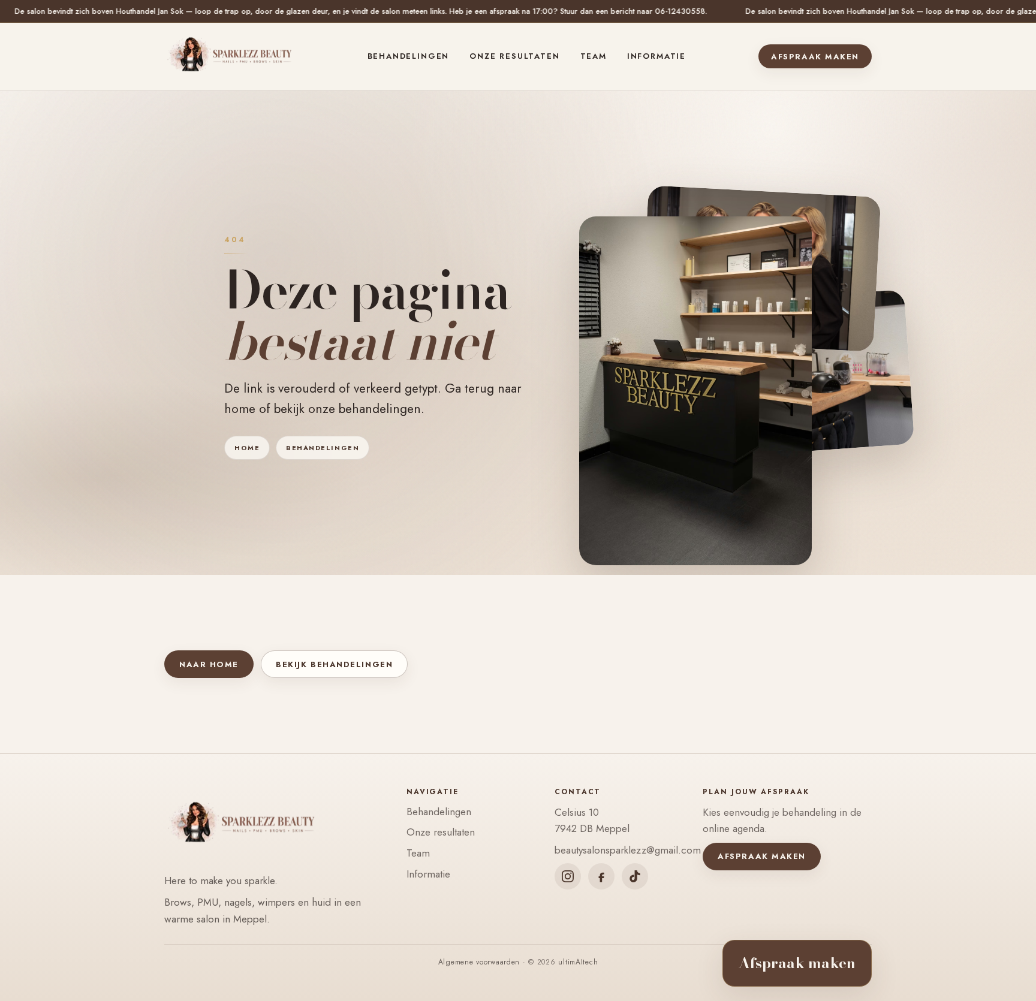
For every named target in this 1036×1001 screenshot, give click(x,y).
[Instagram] (568, 876)
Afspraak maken (815, 56)
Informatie (656, 56)
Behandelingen (409, 56)
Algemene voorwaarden (479, 962)
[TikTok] (635, 876)
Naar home (209, 664)
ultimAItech (578, 962)
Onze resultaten (514, 56)
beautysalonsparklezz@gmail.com (628, 850)
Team (593, 56)
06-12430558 (541, 11)
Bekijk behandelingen (334, 664)
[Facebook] (601, 876)
